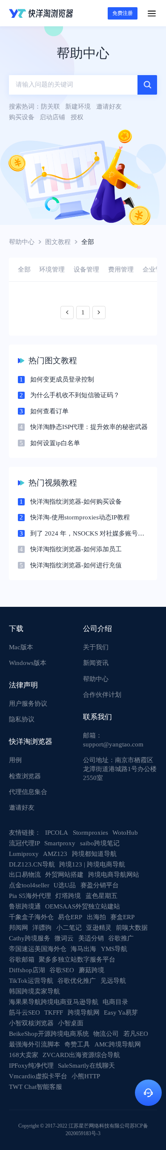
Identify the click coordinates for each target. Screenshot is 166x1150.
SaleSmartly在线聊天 (86, 1065)
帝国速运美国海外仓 (37, 948)
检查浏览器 (25, 776)
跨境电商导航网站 (113, 874)
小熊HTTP (86, 1076)
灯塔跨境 (68, 895)
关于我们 (96, 647)
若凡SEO (135, 1033)
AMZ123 (55, 853)
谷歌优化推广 (76, 980)
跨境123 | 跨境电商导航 (92, 864)
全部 (24, 269)
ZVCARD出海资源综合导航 (81, 1055)
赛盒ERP (122, 917)
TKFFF (53, 1012)
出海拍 (96, 917)
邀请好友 (21, 807)
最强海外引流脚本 (34, 1044)
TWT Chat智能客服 (35, 1086)
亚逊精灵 (99, 927)
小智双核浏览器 (31, 1023)
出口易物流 (25, 874)
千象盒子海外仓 (31, 917)
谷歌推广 (121, 938)
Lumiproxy (24, 853)
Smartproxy (59, 843)
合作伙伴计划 (102, 694)
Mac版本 (21, 647)
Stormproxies (90, 832)
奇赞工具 (77, 1044)
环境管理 (52, 269)
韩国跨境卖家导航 (34, 991)
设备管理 (86, 269)
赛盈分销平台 (99, 885)
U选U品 (65, 885)
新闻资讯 (96, 662)
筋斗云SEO (24, 1012)
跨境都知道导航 (94, 853)
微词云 (64, 938)
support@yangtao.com (113, 744)
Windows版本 (27, 662)
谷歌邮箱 (21, 959)
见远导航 (113, 980)
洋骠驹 (42, 927)
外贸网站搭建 (64, 874)
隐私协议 (21, 719)
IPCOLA (56, 832)
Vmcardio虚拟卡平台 (38, 1076)
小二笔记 (69, 927)
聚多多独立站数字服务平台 (77, 959)
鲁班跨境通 (25, 906)
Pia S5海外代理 (30, 895)
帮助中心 (21, 241)
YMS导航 (114, 948)
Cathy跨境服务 (29, 938)
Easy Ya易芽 (121, 1012)
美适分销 (91, 938)
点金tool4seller (29, 885)
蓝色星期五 (101, 895)
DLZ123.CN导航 (32, 864)
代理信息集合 (28, 791)
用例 (15, 760)
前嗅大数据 (132, 927)
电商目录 (115, 1002)
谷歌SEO (61, 970)
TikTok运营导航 (31, 980)
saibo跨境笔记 (100, 843)
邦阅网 (18, 927)
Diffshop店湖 (27, 970)
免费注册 (122, 13)
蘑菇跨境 (91, 970)
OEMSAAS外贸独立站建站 (82, 906)
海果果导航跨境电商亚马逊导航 (53, 1002)
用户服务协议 (28, 703)
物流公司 (106, 1033)
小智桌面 (70, 1023)
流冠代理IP (24, 843)
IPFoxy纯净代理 (31, 1065)
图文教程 (58, 241)
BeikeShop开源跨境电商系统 (49, 1033)
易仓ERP (70, 917)
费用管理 (121, 269)
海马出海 (83, 948)
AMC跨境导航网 (117, 1044)
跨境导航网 (84, 1012)
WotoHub (125, 832)
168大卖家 (23, 1055)
